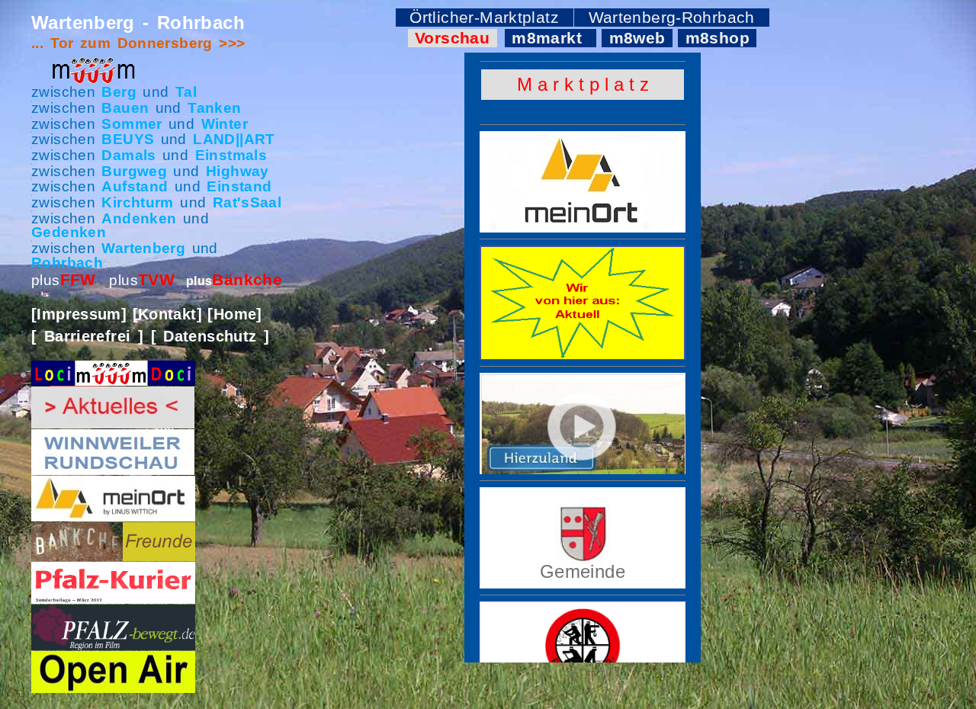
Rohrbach (67, 263)
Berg (118, 92)
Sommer (132, 124)
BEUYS (127, 139)
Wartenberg (143, 248)
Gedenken (68, 232)
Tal (186, 92)
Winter (224, 124)
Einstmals (231, 155)
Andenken (138, 218)
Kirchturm (137, 202)
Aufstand (134, 186)
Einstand (239, 186)
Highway (237, 171)
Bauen (125, 108)
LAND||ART (233, 139)
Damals (128, 155)
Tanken (214, 108)
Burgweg (134, 171)
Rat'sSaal (247, 202)
